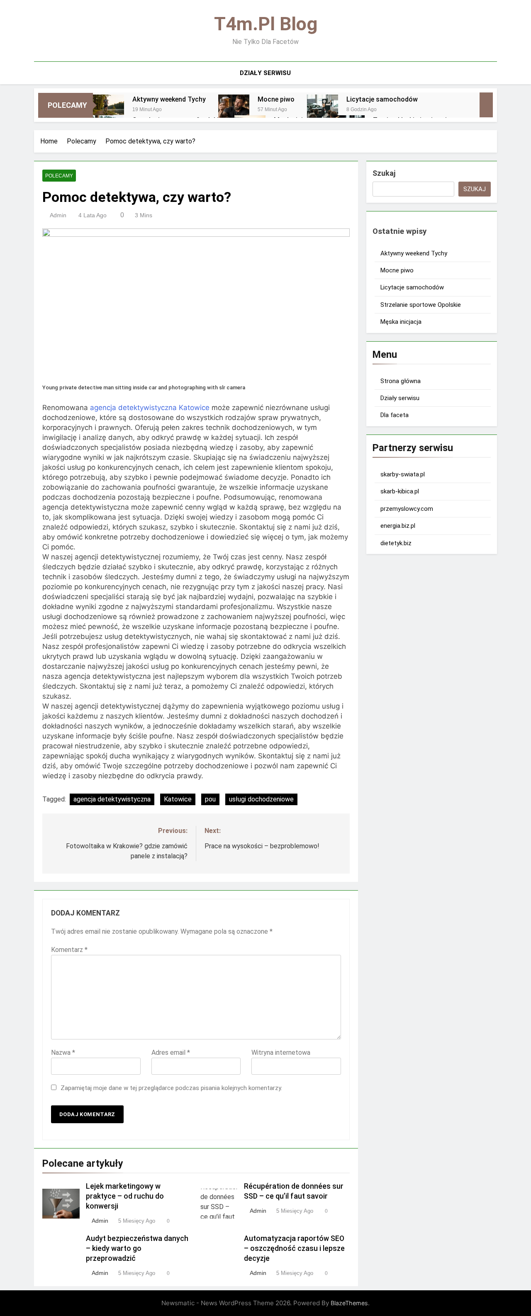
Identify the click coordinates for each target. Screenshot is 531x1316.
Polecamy (59, 176)
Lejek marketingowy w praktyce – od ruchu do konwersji (125, 1196)
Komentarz (69, 950)
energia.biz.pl (397, 525)
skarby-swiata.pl (402, 474)
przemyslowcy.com (406, 508)
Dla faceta (394, 415)
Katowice (178, 799)
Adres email (170, 1052)
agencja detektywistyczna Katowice (149, 407)
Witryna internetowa (280, 1052)
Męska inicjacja (400, 321)
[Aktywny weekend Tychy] (108, 110)
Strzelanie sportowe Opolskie (420, 304)
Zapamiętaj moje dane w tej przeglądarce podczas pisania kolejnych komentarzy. (171, 1088)
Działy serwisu (265, 73)
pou (210, 799)
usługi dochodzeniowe (261, 799)
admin (58, 215)
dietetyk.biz (396, 543)
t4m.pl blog (265, 24)
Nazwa (63, 1052)
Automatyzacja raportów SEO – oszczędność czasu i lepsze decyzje (294, 1248)
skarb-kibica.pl (399, 491)
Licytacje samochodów (382, 99)
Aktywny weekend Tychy (169, 99)
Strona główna (400, 381)
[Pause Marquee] (486, 104)
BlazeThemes (349, 1302)
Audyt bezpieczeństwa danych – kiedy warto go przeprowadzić (137, 1248)
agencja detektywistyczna (112, 799)
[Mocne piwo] (233, 110)
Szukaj (384, 173)
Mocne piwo (276, 99)
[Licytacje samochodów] (322, 110)
